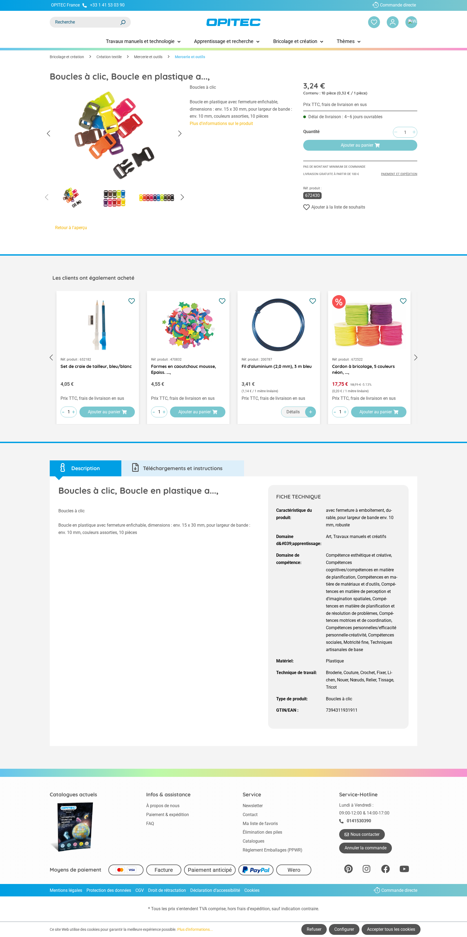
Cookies (251, 890)
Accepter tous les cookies (391, 929)
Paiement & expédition (167, 814)
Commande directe (398, 5)
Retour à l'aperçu (71, 227)
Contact (250, 814)
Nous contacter (365, 834)
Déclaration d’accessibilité (215, 890)
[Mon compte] (393, 22)
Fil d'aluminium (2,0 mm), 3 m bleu (277, 366)
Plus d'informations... (195, 929)
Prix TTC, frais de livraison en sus (335, 104)
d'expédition (258, 908)
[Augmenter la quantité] (414, 132)
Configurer (344, 929)
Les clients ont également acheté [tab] (93, 278)
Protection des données (108, 890)
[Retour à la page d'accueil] (233, 22)
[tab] (85, 468)
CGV (139, 890)
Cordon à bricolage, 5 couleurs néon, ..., (363, 369)
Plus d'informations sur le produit (221, 123)
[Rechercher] (122, 22)
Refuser (314, 929)
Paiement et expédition (399, 174)
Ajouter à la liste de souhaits (338, 207)
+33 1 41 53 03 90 (107, 5)
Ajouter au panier (357, 145)
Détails (293, 411)
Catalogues (253, 841)
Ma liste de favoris (260, 823)
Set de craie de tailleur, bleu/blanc (96, 366)
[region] (114, 147)
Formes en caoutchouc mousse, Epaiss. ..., (183, 369)
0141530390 (359, 820)
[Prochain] (180, 134)
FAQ (150, 823)
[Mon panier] (411, 22)
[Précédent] (48, 134)
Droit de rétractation (167, 890)
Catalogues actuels (73, 794)
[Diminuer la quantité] (395, 132)
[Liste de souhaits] (374, 22)
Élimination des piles (262, 832)
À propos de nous (162, 805)
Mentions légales (66, 890)
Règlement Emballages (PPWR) (272, 850)
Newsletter (253, 805)
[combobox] (84, 22)
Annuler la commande (365, 847)
